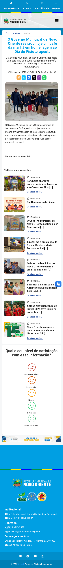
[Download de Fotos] (24, 77)
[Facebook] (29, 77)
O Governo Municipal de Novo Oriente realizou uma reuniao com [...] (41, 266)
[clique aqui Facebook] (28, 556)
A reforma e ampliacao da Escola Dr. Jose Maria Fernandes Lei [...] (42, 245)
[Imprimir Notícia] (19, 77)
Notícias (16, 33)
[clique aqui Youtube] (35, 556)
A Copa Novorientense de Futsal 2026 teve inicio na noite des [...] (42, 309)
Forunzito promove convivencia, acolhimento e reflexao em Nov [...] (42, 184)
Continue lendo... (35, 192)
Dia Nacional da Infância (41, 202)
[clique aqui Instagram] (42, 556)
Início (7, 33)
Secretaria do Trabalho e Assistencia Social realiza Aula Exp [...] (42, 287)
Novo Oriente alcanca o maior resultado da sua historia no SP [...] (40, 330)
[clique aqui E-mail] (20, 556)
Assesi (21, 564)
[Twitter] (34, 77)
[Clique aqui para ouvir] (39, 77)
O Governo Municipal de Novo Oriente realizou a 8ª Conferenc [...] (42, 224)
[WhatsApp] (44, 77)
